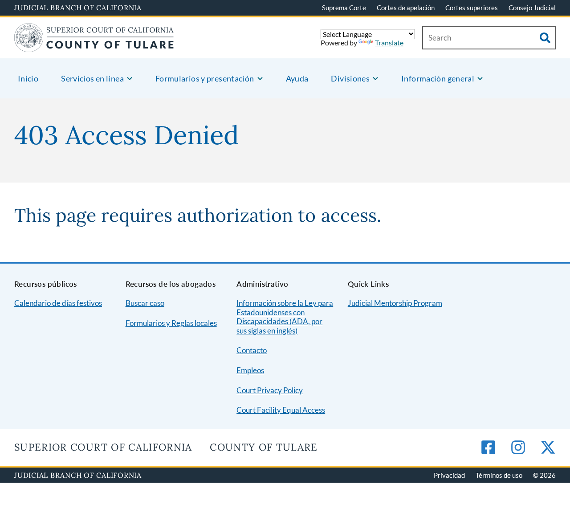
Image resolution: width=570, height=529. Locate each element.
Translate (389, 42)
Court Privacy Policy (269, 390)
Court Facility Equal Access (280, 410)
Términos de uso (499, 475)
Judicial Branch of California (78, 7)
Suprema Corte (344, 8)
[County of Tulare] (94, 46)
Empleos (250, 370)
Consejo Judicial (532, 8)
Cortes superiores (471, 8)
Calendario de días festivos (58, 303)
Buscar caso (145, 303)
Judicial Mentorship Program (395, 303)
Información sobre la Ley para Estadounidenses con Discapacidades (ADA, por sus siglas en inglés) (284, 316)
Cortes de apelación (406, 8)
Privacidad (449, 475)
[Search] (545, 38)
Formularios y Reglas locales (171, 323)
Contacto (251, 350)
